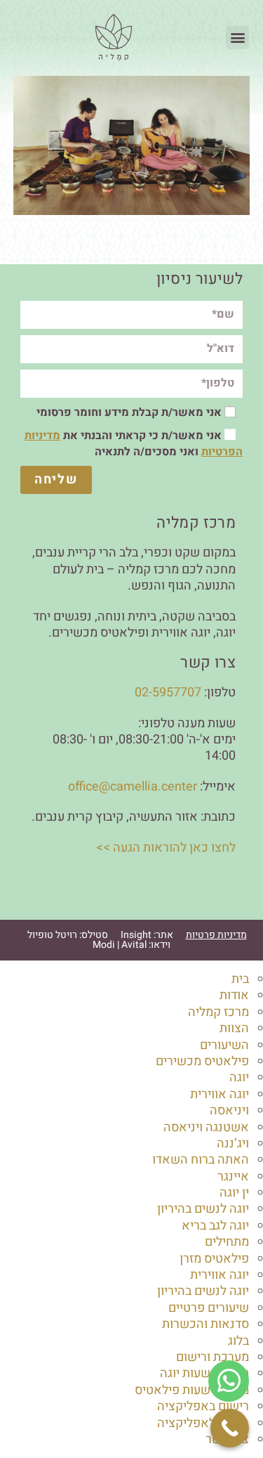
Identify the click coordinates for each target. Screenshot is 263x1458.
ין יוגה (234, 1192)
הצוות (234, 1028)
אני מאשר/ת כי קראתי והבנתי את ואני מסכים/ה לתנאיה (134, 443)
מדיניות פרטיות (216, 934)
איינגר (233, 1176)
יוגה (239, 1077)
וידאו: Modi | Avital (131, 944)
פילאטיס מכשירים (202, 1061)
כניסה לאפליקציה (203, 1423)
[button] (237, 37)
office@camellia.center (132, 786)
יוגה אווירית (219, 1094)
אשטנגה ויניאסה (206, 1127)
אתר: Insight (147, 934)
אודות (234, 995)
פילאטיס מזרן (214, 1258)
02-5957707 (168, 692)
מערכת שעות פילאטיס (192, 1390)
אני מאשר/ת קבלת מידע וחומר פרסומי (129, 412)
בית (240, 979)
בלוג (238, 1341)
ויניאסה (229, 1110)
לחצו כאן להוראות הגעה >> (166, 847)
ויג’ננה (233, 1143)
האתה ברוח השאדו (200, 1159)
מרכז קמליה (218, 1012)
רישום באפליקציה (203, 1406)
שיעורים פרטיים (208, 1307)
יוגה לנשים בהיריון (203, 1208)
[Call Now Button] (229, 1428)
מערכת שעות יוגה (204, 1373)
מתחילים (227, 1241)
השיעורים (224, 1045)
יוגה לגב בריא (215, 1225)
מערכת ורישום (212, 1357)
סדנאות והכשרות (205, 1324)
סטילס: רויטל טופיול (67, 934)
